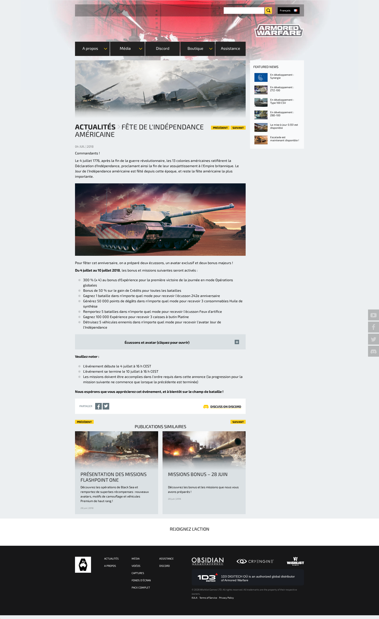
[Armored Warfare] (279, 30)
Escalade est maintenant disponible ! (284, 139)
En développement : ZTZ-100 (282, 89)
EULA (194, 597)
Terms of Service (208, 597)
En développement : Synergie (282, 76)
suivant (238, 127)
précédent (220, 127)
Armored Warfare (83, 565)
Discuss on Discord (225, 406)
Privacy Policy (226, 597)
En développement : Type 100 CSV (282, 101)
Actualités (95, 126)
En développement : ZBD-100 (282, 114)
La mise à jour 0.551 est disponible (284, 126)
